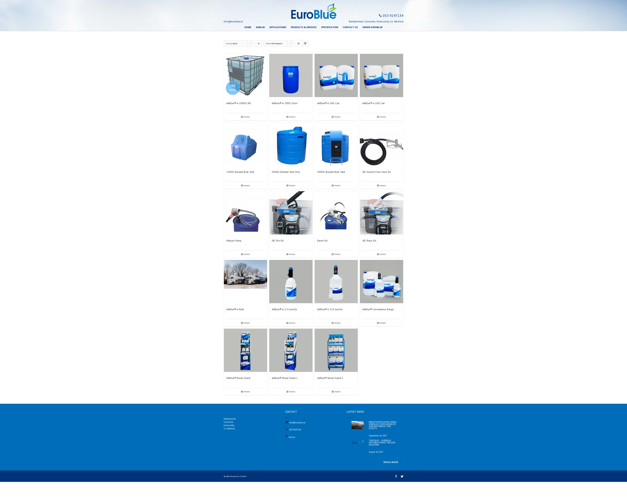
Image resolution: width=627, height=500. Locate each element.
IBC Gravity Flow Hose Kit (376, 171)
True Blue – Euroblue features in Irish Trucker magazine (382, 442)
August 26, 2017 (376, 452)
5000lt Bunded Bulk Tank (331, 171)
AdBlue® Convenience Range (378, 309)
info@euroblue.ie (297, 422)
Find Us (292, 437)
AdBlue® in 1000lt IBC (238, 103)
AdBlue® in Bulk (235, 309)
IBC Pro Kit (278, 240)
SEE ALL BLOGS (390, 462)
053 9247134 (295, 429)
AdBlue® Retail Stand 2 (285, 378)
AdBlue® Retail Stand (238, 378)
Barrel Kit (322, 240)
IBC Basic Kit (369, 240)
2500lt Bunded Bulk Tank (240, 171)
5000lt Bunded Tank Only (286, 171)
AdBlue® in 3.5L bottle (329, 309)
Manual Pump (233, 240)
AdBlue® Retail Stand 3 (330, 378)
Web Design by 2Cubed (236, 476)
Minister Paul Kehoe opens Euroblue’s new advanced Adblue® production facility (382, 425)
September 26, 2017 (378, 435)
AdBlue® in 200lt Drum (284, 103)
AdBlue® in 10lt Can (373, 103)
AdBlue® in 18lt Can (328, 103)
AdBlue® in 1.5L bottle (284, 309)
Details (247, 117)
